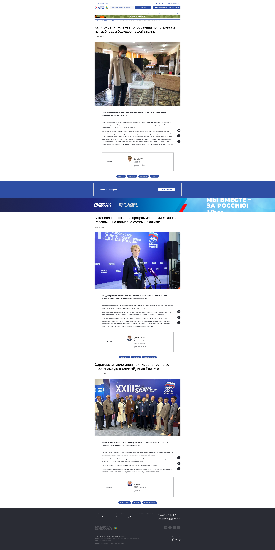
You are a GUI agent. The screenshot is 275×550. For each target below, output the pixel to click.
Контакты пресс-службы (124, 517)
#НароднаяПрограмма (149, 357)
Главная (96, 20)
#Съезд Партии (124, 357)
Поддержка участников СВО (137, 16)
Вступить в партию (175, 13)
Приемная (150, 13)
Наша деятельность (121, 13)
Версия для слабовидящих (173, 3)
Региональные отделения (144, 513)
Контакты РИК (100, 517)
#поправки (154, 176)
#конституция (132, 176)
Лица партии (108, 13)
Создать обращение (166, 189)
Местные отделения (137, 13)
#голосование (143, 176)
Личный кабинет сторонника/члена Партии (166, 7)
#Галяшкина (136, 357)
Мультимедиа (162, 13)
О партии (97, 13)
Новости (113, 20)
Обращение (143, 7)
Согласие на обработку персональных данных (106, 544)
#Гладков (136, 502)
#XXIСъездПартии (124, 502)
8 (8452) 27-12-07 (166, 515)
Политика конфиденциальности (103, 542)
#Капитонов (121, 176)
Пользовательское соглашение (103, 540)
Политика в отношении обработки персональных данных (109, 543)
